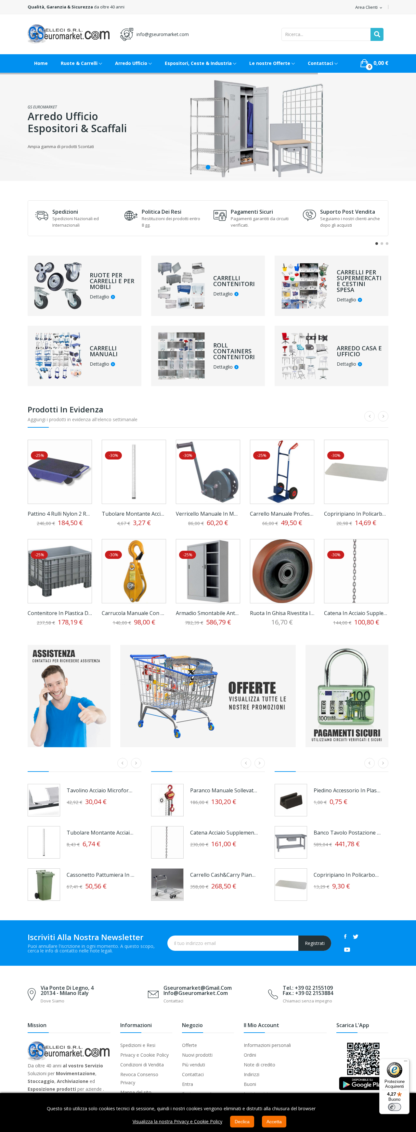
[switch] (394, 1107)
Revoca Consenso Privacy (139, 1078)
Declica (242, 1121)
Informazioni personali (267, 1045)
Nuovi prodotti (197, 1055)
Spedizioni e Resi (137, 1045)
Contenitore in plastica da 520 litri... (60, 613)
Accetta (274, 1121)
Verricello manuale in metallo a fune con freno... (208, 513)
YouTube (347, 949)
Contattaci (193, 1074)
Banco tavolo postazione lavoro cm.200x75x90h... (348, 832)
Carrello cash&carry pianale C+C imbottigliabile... (224, 875)
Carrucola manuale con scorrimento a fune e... (134, 613)
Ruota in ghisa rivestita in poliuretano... (282, 613)
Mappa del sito (135, 1092)
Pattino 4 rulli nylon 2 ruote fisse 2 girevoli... (60, 513)
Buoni (250, 1084)
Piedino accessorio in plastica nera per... (348, 790)
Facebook (345, 936)
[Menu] (406, 1062)
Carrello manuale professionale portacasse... (282, 513)
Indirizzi (251, 1074)
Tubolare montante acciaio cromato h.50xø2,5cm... (134, 513)
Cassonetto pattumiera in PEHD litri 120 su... (101, 875)
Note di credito (259, 1065)
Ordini (250, 1055)
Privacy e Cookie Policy (144, 1055)
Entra (187, 1084)
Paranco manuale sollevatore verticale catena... (224, 790)
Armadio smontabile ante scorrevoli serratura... (208, 613)
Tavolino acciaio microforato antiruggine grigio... (101, 790)
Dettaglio (99, 297)
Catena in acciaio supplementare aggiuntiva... (356, 613)
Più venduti (193, 1065)
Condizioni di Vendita (142, 1065)
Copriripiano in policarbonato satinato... (356, 513)
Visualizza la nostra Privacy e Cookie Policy (177, 1121)
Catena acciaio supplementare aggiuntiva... (224, 832)
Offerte (189, 1045)
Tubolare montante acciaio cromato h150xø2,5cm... (101, 832)
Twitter (355, 936)
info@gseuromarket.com (162, 34)
